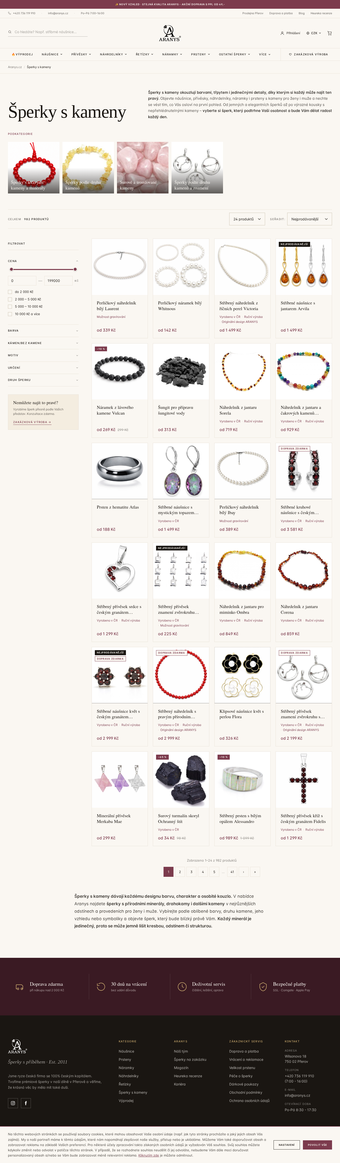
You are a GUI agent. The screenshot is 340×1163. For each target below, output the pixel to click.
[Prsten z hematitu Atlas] (120, 471)
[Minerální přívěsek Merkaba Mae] (120, 780)
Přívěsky (79, 54)
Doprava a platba (281, 13)
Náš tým (181, 1051)
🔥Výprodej (22, 54)
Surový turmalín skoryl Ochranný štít (178, 818)
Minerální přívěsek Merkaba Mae (114, 818)
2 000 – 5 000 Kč (28, 299)
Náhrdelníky (111, 54)
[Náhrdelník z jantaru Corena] (304, 571)
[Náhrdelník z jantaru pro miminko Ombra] (243, 571)
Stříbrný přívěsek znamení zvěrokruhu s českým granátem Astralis (300, 713)
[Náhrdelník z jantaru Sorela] (243, 372)
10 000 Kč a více (27, 314)
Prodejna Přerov (252, 13)
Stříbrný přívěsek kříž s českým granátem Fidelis (303, 818)
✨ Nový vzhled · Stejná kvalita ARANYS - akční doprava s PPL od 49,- (170, 4)
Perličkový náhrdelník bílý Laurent (116, 305)
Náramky (170, 54)
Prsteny (198, 54)
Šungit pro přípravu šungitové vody (175, 410)
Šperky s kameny (133, 1092)
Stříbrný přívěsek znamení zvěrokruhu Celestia (176, 609)
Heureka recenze (321, 13)
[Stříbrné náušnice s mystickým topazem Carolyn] (181, 471)
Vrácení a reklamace (246, 1059)
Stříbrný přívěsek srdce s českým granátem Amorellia (119, 609)
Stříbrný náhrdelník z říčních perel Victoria (239, 305)
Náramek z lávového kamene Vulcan (115, 410)
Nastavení (287, 1144)
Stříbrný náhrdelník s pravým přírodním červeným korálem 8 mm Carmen (180, 713)
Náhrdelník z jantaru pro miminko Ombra (242, 609)
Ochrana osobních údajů (249, 1100)
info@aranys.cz (58, 13)
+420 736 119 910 (24, 13)
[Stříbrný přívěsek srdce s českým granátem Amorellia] (120, 571)
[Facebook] (26, 1103)
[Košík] (329, 33)
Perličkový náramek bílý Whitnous (180, 305)
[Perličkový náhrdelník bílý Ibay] (243, 471)
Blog (302, 13)
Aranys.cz (15, 67)
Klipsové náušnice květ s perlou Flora (242, 713)
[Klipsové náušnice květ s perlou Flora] (243, 675)
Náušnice (50, 54)
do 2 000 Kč (24, 292)
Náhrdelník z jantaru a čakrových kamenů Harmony (301, 410)
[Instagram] (13, 1103)
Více (263, 54)
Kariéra (180, 1084)
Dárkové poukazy (244, 1084)
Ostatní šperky (232, 54)
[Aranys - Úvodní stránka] (170, 33)
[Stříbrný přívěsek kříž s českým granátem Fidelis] (304, 780)
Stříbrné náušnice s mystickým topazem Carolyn (176, 509)
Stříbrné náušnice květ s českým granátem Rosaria (118, 713)
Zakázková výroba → (32, 422)
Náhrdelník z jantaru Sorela (238, 410)
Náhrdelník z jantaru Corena (299, 609)
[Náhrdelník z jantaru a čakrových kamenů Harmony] (304, 372)
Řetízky (143, 54)
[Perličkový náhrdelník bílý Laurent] (120, 267)
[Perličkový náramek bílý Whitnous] (181, 267)
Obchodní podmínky (245, 1092)
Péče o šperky (241, 1076)
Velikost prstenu (242, 1068)
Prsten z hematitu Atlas (118, 507)
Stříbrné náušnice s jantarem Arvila (298, 305)
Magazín (181, 1068)
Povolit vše (317, 1144)
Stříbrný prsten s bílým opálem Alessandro (240, 818)
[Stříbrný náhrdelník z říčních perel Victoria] (243, 267)
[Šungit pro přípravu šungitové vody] (181, 372)
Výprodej (126, 1100)
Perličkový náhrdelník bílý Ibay (239, 509)
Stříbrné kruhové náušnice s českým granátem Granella (297, 509)
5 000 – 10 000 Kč (29, 306)
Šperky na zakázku (190, 1059)
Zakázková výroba (311, 54)
